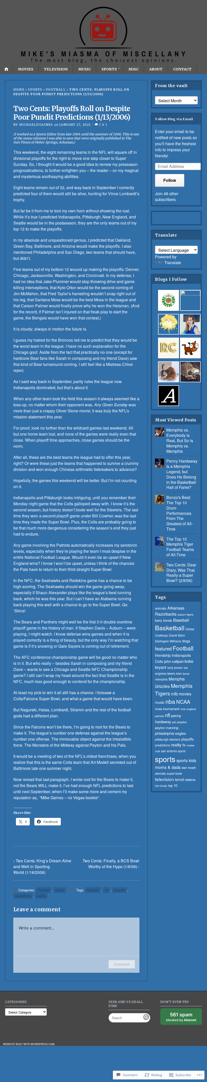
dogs (186, 640)
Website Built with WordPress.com (29, 1044)
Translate (172, 262)
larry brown (175, 667)
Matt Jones (182, 673)
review (190, 745)
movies (25, 69)
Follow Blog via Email (174, 119)
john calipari (174, 661)
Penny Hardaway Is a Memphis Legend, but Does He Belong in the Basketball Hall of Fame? (181, 474)
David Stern (177, 635)
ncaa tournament (167, 708)
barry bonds (163, 620)
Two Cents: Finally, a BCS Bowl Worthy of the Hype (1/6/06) (111, 863)
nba (170, 701)
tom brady (161, 786)
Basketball (170, 627)
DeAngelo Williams (168, 641)
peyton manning (166, 727)
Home (18, 89)
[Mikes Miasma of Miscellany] (103, 35)
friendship (163, 655)
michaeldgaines (36, 125)
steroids (160, 773)
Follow (169, 180)
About (156, 69)
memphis (161, 679)
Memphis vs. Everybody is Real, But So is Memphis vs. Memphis (179, 440)
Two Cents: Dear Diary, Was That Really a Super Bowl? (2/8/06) (181, 572)
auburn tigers (185, 614)
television (56, 69)
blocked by (184, 1018)
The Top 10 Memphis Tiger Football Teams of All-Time (180, 547)
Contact (182, 69)
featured (163, 648)
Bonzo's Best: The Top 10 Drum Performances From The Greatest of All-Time (179, 513)
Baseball (181, 620)
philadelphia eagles (170, 733)
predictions (23, 895)
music (84, 69)
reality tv (178, 744)
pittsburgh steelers (167, 739)
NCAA (183, 701)
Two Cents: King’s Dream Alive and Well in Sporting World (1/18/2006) (42, 866)
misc (133, 69)
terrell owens (185, 779)
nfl (106, 890)
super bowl (174, 773)
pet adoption (179, 722)
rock (157, 751)
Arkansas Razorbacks (169, 611)
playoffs (119, 890)
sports (109, 69)
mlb (174, 694)
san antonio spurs (173, 751)
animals (160, 608)
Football (56, 89)
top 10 (172, 785)
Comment (122, 964)
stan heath (189, 767)
